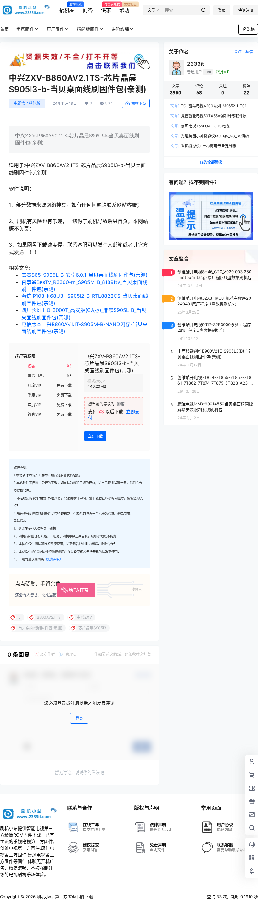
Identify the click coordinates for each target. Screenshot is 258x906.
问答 (88, 10)
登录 (222, 10)
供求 (106, 8)
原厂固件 (55, 29)
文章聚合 (179, 259)
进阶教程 (120, 29)
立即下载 (95, 436)
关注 (238, 51)
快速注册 (245, 10)
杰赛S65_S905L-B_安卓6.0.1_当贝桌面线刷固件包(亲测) (84, 275)
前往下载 (138, 103)
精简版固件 (88, 29)
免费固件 (25, 29)
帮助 (124, 8)
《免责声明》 (53, 559)
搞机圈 (67, 8)
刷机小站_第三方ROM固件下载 (64, 896)
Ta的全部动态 (210, 162)
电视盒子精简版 (27, 103)
